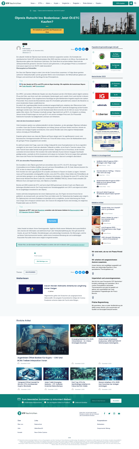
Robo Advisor (87, 3)
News (33, 3)
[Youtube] (119, 413)
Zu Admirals (116, 104)
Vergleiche (65, 3)
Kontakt (20, 432)
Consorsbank (40, 86)
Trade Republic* (27, 86)
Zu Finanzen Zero (116, 84)
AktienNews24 (38, 428)
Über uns (20, 424)
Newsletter (41, 210)
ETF (37, 169)
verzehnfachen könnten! (77, 245)
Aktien (48, 3)
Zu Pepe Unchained (115, 55)
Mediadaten (100, 424)
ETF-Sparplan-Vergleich (27, 212)
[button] (135, 3)
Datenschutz (38, 424)
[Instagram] (114, 413)
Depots (98, 3)
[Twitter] (109, 413)
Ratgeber (76, 3)
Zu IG (116, 94)
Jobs (19, 428)
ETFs (40, 3)
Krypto (56, 3)
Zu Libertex (115, 113)
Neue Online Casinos (40, 432)
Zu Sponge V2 (115, 66)
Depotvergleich (75, 210)
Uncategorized (30, 272)
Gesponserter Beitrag (103, 428)
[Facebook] (104, 413)
